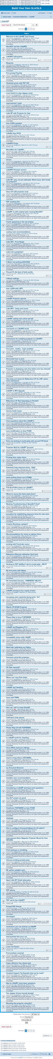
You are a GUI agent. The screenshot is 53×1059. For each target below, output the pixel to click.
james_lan (17, 975)
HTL (15, 273)
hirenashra (17, 193)
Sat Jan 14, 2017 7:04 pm (25, 515)
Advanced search (36, 24)
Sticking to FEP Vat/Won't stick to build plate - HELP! (26, 564)
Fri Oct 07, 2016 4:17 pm (30, 669)
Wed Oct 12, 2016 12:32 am (35, 639)
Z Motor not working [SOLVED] (18, 262)
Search (33, 24)
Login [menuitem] (50, 13)
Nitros (16, 135)
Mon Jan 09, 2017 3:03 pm (29, 536)
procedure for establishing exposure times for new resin (27, 514)
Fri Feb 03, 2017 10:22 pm (31, 479)
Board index (7, 1054)
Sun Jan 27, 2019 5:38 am (25, 48)
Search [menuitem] (51, 17)
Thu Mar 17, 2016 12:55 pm (28, 965)
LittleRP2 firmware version (16, 170)
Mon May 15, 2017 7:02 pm (32, 392)
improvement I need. (14, 103)
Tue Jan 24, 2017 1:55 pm (30, 495)
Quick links (6, 13)
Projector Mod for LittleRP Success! (20, 447)
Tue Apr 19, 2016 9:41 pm (28, 928)
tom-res (16, 965)
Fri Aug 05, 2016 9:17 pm (30, 779)
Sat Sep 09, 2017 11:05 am (30, 193)
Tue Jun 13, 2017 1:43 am (31, 310)
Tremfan (16, 469)
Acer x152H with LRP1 (14, 288)
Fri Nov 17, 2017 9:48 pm (30, 125)
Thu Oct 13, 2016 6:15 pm (30, 629)
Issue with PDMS (12, 697)
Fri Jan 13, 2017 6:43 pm (29, 526)
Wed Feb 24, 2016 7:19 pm (31, 995)
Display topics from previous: (22, 1014)
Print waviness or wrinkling (16, 850)
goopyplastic (17, 38)
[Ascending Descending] (26, 1020)
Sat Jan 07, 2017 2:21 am (30, 556)
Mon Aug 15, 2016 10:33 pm (27, 749)
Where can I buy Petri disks (16, 677)
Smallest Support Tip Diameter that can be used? (25, 973)
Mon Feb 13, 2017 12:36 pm (31, 459)
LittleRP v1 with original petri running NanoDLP (24, 212)
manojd (16, 609)
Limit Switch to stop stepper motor (19, 93)
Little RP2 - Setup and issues (17, 309)
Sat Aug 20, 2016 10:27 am (27, 739)
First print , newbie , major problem (19, 349)
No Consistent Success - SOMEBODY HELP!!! (23, 581)
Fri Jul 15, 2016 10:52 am (29, 830)
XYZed (16, 649)
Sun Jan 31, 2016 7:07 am (27, 1005)
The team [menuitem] (44, 1054)
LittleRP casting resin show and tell (19, 319)
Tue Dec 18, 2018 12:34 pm (29, 58)
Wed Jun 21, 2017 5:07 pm (26, 273)
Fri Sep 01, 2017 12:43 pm (31, 223)
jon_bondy (17, 233)
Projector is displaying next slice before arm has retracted (28, 369)
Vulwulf (16, 370)
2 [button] (28, 29)
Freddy (16, 819)
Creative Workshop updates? (17, 524)
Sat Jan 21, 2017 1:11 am (30, 505)
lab (15, 48)
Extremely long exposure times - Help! (20, 467)
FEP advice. (10, 890)
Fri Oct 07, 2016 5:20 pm (26, 659)
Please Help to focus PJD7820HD (18, 617)
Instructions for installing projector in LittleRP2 (24, 339)
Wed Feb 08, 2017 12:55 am (28, 469)
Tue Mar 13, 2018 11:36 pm (29, 75)
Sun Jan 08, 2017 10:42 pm (31, 546)
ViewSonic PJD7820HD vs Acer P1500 (20, 808)
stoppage (9, 818)
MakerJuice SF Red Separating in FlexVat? (22, 401)
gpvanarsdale (18, 115)
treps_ (16, 908)
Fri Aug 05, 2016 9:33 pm (30, 769)
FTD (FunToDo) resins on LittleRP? (19, 487)
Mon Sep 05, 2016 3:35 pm (26, 709)
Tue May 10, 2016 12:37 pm (30, 892)
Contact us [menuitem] (35, 1054)
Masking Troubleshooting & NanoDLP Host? (23, 504)
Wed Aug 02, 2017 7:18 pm (31, 243)
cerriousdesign (18, 392)
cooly (15, 151)
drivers (8, 160)
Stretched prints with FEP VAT (17, 83)
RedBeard (17, 145)
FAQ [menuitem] (14, 13)
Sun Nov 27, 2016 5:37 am (26, 599)
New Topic (5, 25)
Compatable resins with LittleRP (18, 637)
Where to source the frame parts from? (21, 494)
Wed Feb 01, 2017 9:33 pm (26, 489)
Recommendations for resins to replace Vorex (23, 534)
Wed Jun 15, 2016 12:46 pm (30, 841)
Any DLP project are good (16, 798)
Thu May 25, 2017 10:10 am (27, 360)
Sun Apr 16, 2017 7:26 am (26, 402)
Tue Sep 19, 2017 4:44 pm (29, 171)
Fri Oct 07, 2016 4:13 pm (30, 679)
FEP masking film (13, 202)
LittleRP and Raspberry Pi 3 (16, 627)
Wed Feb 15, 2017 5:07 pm (35, 449)
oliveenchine (17, 412)
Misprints (9, 63)
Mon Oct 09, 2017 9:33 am (27, 151)
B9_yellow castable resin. (16, 870)
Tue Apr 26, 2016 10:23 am (27, 908)
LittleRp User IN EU (13, 133)
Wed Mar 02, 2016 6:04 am (26, 985)
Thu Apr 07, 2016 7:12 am (27, 954)
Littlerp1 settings (12, 278)
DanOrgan (17, 830)
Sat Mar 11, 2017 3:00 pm (29, 442)
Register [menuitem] (42, 13)
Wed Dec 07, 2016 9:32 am (28, 592)
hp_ (15, 709)
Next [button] (34, 29)
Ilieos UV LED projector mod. (17, 192)
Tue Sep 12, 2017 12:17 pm (31, 183)
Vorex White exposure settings (17, 748)
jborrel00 (16, 58)
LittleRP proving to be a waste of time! (20, 591)
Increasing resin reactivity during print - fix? (23, 597)
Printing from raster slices (16, 457)
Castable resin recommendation (18, 778)
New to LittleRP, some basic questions (20, 983)
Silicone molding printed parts (18, 860)
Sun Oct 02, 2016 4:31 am (27, 689)
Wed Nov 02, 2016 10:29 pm (31, 619)
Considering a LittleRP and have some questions (25, 788)
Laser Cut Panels (12, 947)
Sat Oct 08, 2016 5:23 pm (27, 649)
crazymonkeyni (18, 300)
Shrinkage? (10, 917)
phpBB (20, 1057)
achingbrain (17, 64)
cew (15, 432)
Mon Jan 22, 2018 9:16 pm (28, 85)
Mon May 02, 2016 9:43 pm (27, 902)
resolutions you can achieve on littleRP (21, 927)
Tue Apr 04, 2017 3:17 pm (32, 422)
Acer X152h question (14, 123)
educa (16, 948)
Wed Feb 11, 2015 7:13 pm (31, 38)
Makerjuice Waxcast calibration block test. (22, 554)
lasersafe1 (17, 841)
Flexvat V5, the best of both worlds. (19, 272)
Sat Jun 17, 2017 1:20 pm (32, 300)
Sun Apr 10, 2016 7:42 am (27, 938)
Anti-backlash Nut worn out (16, 937)
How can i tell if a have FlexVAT (18, 708)
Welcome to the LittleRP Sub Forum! (20, 36)
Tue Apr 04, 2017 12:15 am (26, 432)
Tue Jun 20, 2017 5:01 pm (31, 280)
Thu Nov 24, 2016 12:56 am (28, 609)
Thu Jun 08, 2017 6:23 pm (31, 320)
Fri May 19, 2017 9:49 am (27, 370)
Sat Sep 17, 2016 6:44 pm (25, 699)
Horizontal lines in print (15, 359)
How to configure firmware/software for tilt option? (25, 828)
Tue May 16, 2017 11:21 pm (31, 382)
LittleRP (5, 21)
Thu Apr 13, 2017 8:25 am (30, 412)
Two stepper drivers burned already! (20, 993)
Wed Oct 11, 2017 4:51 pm (29, 145)
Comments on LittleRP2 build (17, 329)
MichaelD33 (17, 213)
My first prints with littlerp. (16, 571)
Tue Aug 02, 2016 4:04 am (27, 809)
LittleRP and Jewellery (14, 687)
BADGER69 (17, 759)
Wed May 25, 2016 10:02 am (30, 872)
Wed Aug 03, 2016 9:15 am (28, 799)
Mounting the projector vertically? (19, 1003)
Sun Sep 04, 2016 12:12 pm (26, 719)
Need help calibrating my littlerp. (18, 647)
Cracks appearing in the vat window (19, 222)
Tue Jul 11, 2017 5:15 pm (30, 253)
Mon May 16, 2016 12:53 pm (31, 882)
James (16, 360)
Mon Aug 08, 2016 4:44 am (30, 759)
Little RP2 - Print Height (15, 242)
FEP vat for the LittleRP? (15, 900)
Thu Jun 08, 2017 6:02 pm (29, 340)
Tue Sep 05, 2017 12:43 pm (31, 203)
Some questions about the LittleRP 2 (20, 421)
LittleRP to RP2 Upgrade (15, 391)
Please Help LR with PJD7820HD (18, 728)
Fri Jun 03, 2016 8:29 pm (28, 861)
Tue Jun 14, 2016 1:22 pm (30, 851)
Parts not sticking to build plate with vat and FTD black (27, 441)
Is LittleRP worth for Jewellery (17, 738)
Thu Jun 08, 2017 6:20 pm (31, 330)
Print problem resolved (15, 953)
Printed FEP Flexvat (13, 907)
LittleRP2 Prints (12, 143)
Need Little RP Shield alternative (18, 880)
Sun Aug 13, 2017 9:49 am (29, 233)
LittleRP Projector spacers (16, 299)
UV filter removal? (13, 667)
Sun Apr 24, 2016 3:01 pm (29, 918)
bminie (16, 902)
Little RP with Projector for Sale (18, 113)
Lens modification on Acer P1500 (18, 431)
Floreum (16, 85)
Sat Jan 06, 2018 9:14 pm (31, 115)
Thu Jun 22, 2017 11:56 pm (31, 263)
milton (15, 749)
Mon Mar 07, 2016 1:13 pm (29, 975)
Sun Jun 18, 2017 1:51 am (31, 290)
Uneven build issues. (14, 411)
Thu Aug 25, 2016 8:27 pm (30, 729)
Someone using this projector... (18, 657)
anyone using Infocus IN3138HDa (18, 758)
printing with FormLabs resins (17, 544)
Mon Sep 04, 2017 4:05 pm (30, 213)
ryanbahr (16, 171)
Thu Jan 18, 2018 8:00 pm (31, 95)
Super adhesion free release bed (18, 963)
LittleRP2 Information (14, 57)
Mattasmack (17, 382)
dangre (16, 799)
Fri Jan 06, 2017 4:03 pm (34, 572)
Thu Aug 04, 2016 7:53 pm (26, 789)
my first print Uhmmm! (15, 768)
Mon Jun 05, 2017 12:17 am (31, 350)
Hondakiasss (18, 280)
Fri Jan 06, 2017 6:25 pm (34, 566)
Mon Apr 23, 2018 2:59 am (30, 64)
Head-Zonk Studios (20, 449)
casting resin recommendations (18, 232)
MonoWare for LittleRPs (15, 150)
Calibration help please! (15, 718)
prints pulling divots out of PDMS (19, 477)
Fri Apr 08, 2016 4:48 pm (26, 948)
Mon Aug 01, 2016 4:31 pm (28, 819)
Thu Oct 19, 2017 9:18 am (27, 135)
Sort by (22, 1017)
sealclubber (17, 495)
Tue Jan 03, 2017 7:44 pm (35, 582)
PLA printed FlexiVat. (14, 73)
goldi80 (16, 592)
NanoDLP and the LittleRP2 (16, 46)
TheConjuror (17, 263)
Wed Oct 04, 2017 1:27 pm (31, 161)
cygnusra (17, 861)
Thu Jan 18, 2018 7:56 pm (31, 105)
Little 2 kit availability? (14, 252)
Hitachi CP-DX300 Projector (16, 607)
